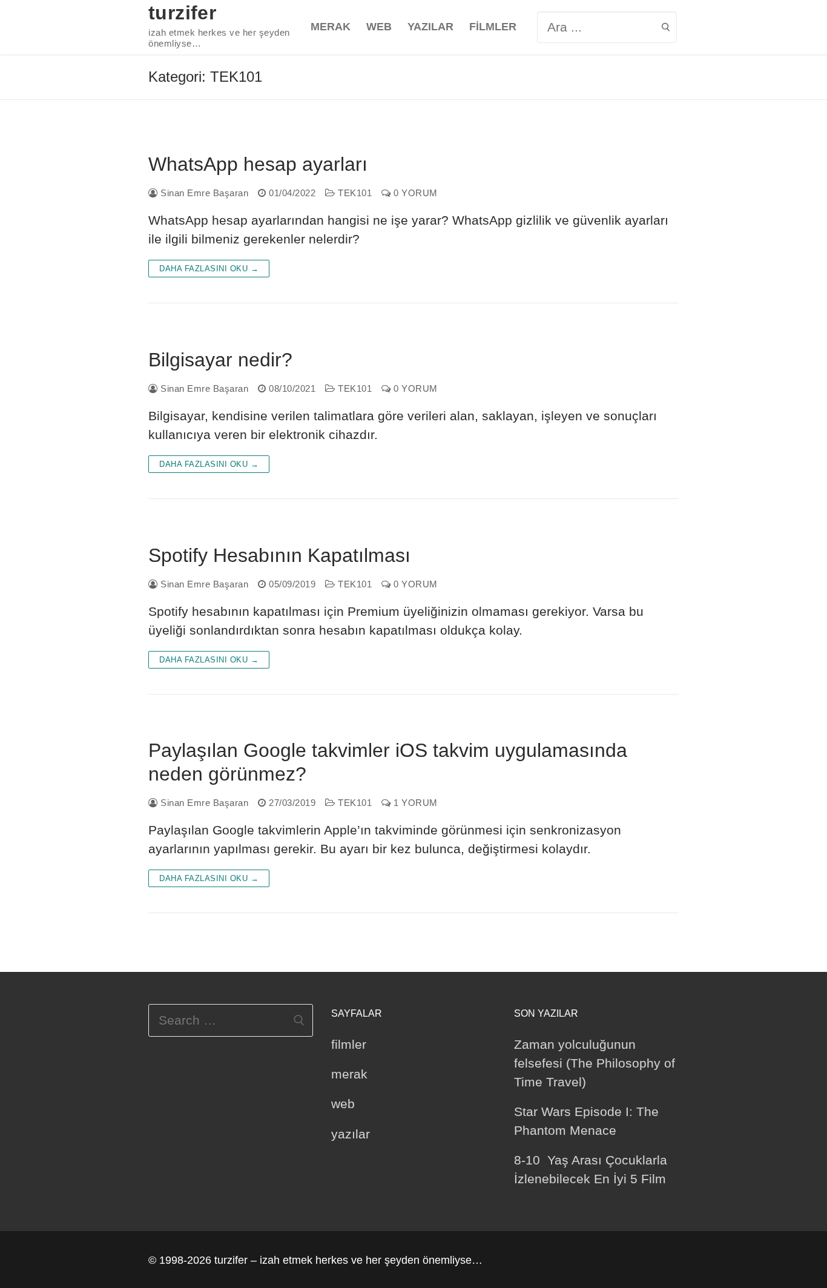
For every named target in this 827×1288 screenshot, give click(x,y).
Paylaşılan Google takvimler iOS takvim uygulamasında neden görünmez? (387, 761)
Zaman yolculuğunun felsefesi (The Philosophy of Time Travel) (594, 1063)
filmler (348, 1044)
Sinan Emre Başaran (203, 193)
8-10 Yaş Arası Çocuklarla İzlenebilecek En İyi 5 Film (590, 1169)
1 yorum (414, 803)
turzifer (182, 13)
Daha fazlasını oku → (209, 268)
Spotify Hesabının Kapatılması (279, 555)
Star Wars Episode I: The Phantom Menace (586, 1121)
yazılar (350, 1134)
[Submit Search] (666, 27)
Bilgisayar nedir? (220, 360)
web (343, 1104)
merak (349, 1074)
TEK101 (353, 193)
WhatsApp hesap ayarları (257, 164)
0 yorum (414, 193)
